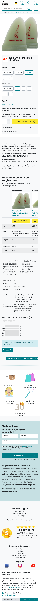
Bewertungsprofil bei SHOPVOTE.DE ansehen (25, 535)
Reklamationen (20, 518)
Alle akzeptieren (29, 599)
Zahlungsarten (20, 511)
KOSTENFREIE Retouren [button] (10, 105)
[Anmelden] (28, 3)
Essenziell (8, 593)
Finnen (33, 12)
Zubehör (26, 12)
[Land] (15, 3)
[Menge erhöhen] (8, 120)
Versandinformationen (20, 513)
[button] (35, 3)
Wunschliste (8, 127)
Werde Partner (20, 557)
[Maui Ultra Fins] (5, 59)
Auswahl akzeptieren (11, 599)
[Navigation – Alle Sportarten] (36, 8)
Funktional (19, 593)
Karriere (20, 551)
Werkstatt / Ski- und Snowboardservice (20, 520)
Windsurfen (19, 12)
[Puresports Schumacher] (7, 3)
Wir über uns (20, 553)
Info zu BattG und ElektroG (20, 555)
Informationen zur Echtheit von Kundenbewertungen (22, 358)
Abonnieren (19, 455)
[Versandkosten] (34, 127)
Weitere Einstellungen (9, 595)
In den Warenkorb (23, 220)
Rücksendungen (20, 516)
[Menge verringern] (8, 122)
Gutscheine (20, 549)
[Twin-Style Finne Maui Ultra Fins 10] (20, 34)
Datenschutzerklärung (14, 587)
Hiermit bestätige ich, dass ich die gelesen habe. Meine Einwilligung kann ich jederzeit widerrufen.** (19, 447)
